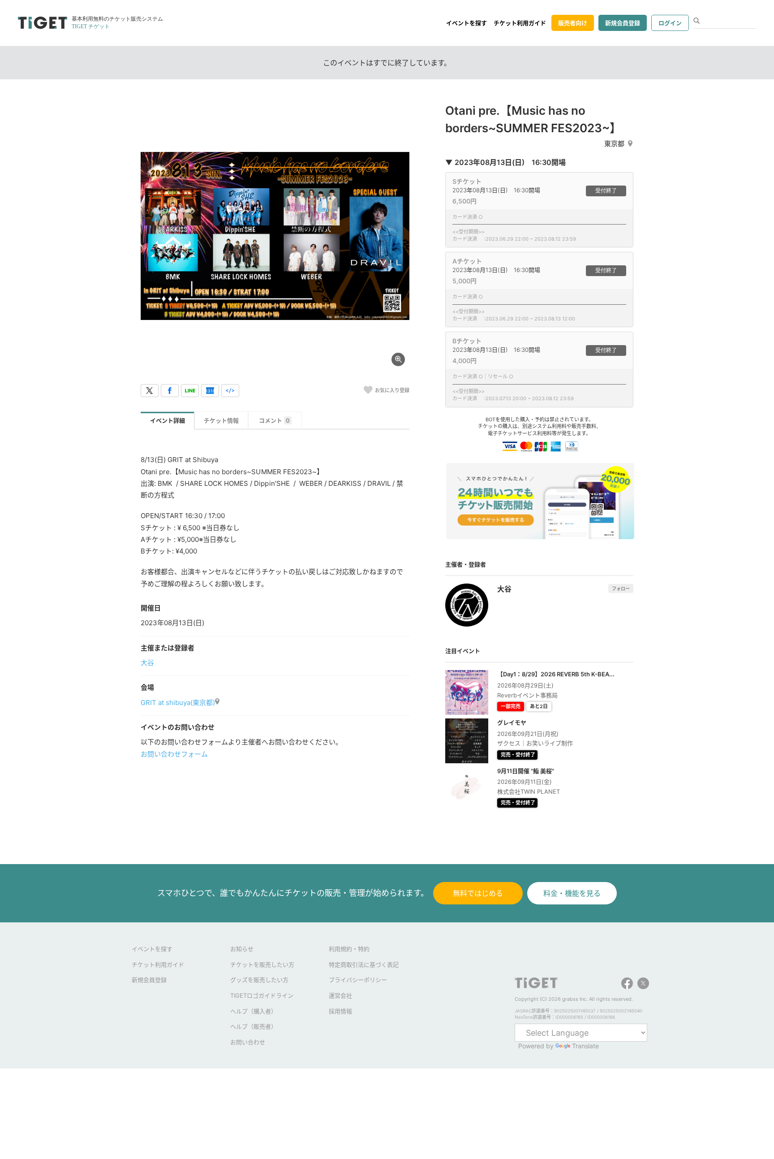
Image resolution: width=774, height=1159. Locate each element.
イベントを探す (466, 22)
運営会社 (340, 995)
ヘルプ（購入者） (253, 1011)
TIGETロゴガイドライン (261, 995)
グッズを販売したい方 (259, 979)
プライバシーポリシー (358, 979)
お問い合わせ (247, 1042)
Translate (585, 1046)
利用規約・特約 (349, 948)
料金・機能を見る (572, 893)
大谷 (147, 662)
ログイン (670, 22)
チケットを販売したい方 (262, 964)
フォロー (621, 588)
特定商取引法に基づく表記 (364, 964)
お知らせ (242, 948)
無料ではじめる (478, 893)
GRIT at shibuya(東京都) (178, 702)
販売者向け (572, 22)
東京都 (614, 143)
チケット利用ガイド (520, 22)
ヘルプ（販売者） (253, 1026)
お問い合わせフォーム (174, 754)
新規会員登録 (622, 22)
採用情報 (340, 1011)
